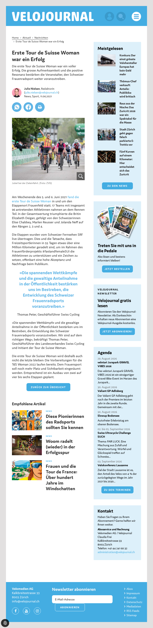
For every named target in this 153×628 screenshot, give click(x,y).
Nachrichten (41, 37)
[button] (17, 107)
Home (15, 37)
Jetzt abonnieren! (117, 331)
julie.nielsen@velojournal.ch (41, 92)
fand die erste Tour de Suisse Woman (45, 199)
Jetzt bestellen (117, 269)
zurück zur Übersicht (48, 387)
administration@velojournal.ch (116, 552)
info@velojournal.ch (25, 601)
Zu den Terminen (117, 490)
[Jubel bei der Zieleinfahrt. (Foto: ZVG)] (48, 149)
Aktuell (27, 37)
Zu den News (117, 186)
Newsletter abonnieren (74, 589)
